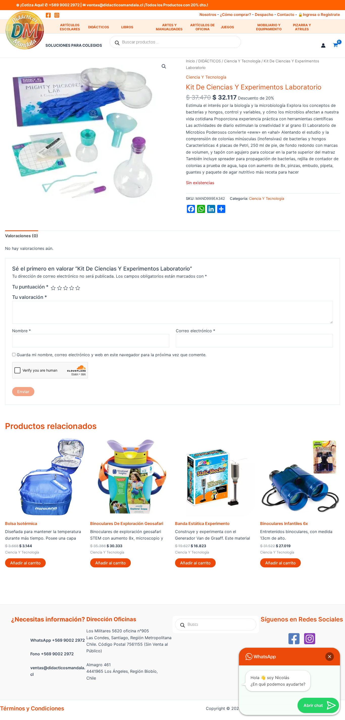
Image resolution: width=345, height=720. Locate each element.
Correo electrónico (195, 330)
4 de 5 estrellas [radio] (71, 287)
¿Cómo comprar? (235, 14)
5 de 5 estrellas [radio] (77, 287)
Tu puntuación (30, 287)
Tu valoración (29, 297)
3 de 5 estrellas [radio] (65, 287)
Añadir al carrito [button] (25, 562)
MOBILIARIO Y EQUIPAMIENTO (269, 27)
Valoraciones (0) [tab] (21, 235)
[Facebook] (294, 638)
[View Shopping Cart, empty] (335, 45)
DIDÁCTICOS (98, 27)
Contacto (285, 14)
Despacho (264, 14)
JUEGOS (227, 27)
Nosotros (208, 14)
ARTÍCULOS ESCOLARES (70, 27)
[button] (163, 66)
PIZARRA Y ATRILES (302, 27)
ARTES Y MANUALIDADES (169, 27)
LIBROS (127, 27)
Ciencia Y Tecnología (242, 61)
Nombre (21, 330)
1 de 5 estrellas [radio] (53, 287)
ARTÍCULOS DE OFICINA (202, 27)
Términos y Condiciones (32, 708)
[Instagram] (57, 15)
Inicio (190, 61)
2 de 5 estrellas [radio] (59, 287)
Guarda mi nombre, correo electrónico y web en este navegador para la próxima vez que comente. (111, 354)
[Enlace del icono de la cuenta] (323, 45)
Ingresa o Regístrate (321, 14)
